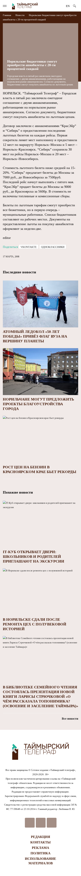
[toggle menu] (5, 6)
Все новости (70, 718)
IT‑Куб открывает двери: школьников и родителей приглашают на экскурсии (33, 556)
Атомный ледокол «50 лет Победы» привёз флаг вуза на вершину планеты (35, 336)
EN (68, 6)
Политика (40, 853)
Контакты (40, 842)
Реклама (40, 848)
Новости (19, 15)
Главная (7, 15)
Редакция (40, 837)
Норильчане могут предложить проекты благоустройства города (38, 404)
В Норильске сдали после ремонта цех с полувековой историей (34, 624)
